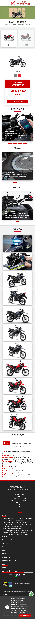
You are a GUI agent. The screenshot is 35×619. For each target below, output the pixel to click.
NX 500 (16, 532)
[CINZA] (15, 75)
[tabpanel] (17, 464)
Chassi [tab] (22, 446)
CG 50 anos (14, 524)
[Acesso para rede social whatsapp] (16, 576)
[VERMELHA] (19, 75)
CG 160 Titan (23, 522)
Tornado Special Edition (10, 530)
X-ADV (30, 524)
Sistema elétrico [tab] (16, 443)
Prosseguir (24, 616)
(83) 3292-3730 (19, 494)
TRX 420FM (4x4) (8, 532)
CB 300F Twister (8, 518)
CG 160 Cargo (20, 520)
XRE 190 (22, 526)
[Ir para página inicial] (17, 3)
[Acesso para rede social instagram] (19, 576)
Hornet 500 (17, 518)
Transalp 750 (24, 532)
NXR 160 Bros (15, 526)
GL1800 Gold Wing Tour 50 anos (18, 534)
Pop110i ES (6, 524)
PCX (26, 524)
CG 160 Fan (15, 522)
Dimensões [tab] (14, 446)
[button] (10, 143)
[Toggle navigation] (5, 3)
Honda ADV (6, 526)
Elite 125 (21, 524)
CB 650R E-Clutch (27, 518)
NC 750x (5, 534)
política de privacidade (18, 612)
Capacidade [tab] (27, 443)
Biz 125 (13, 520)
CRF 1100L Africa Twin (25, 530)
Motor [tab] (6, 443)
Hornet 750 (6, 520)
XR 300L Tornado (16, 528)
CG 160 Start (7, 522)
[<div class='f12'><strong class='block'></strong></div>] (17, 243)
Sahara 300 (6, 528)
